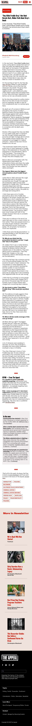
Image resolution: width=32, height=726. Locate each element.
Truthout (10, 541)
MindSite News (10, 402)
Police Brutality (16, 498)
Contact (5, 714)
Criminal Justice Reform (11, 492)
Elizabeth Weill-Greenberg (10, 55)
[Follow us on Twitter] (13, 665)
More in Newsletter (16, 513)
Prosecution (15, 691)
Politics (13, 696)
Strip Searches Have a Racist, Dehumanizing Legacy (15, 569)
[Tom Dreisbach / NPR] (10, 435)
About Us (20, 2)
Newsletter (7, 481)
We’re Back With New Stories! (14, 538)
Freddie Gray (7, 495)
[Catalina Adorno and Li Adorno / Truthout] (15, 445)
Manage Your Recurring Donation (16, 714)
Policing (17, 481)
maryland (18, 495)
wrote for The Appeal (22, 117)
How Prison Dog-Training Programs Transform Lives (15, 602)
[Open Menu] (30, 2)
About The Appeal (7, 705)
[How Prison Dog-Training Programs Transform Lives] (16, 590)
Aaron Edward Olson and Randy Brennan (15, 608)
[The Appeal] (4, 2)
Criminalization (6, 696)
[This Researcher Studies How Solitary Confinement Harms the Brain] (16, 624)
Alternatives (19, 696)
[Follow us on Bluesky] (7, 665)
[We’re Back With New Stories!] (16, 527)
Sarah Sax (10, 575)
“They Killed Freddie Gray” (21, 63)
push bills (20, 379)
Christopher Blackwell (14, 574)
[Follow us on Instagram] (10, 665)
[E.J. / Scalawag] (12, 461)
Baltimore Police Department (13, 487)
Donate (25, 2)
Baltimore (6, 484)
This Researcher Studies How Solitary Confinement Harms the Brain (15, 637)
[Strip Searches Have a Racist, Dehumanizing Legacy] (16, 557)
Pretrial (9, 691)
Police (5, 498)
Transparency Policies (18, 705)
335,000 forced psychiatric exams (15, 393)
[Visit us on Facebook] (3, 665)
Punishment (22, 691)
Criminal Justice (8, 490)
